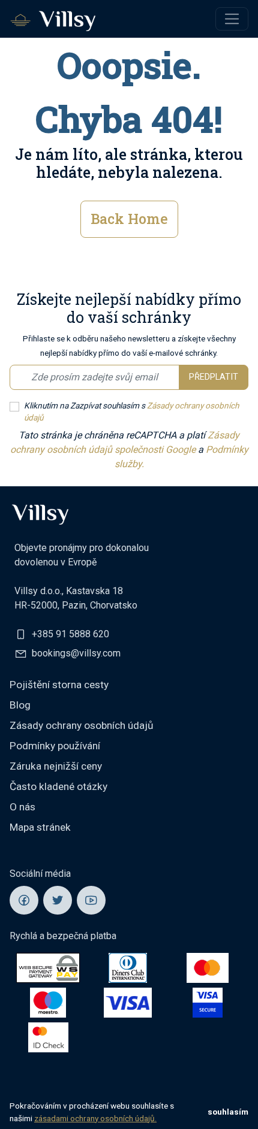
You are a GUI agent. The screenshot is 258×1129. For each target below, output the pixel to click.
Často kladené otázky (58, 786)
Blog (20, 705)
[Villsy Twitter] (57, 900)
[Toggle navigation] (231, 19)
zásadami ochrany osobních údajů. (95, 1118)
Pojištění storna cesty (59, 685)
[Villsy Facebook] (24, 900)
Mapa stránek (40, 827)
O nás (22, 807)
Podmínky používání (55, 746)
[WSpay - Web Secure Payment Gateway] (48, 967)
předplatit (213, 377)
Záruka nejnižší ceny (56, 766)
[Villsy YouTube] (91, 900)
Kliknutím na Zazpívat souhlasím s (131, 411)
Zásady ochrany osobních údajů (82, 725)
